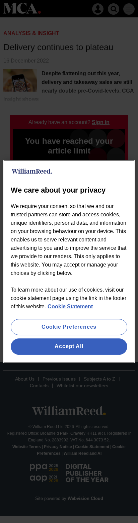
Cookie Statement (70, 306)
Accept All (69, 346)
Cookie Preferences (69, 327)
